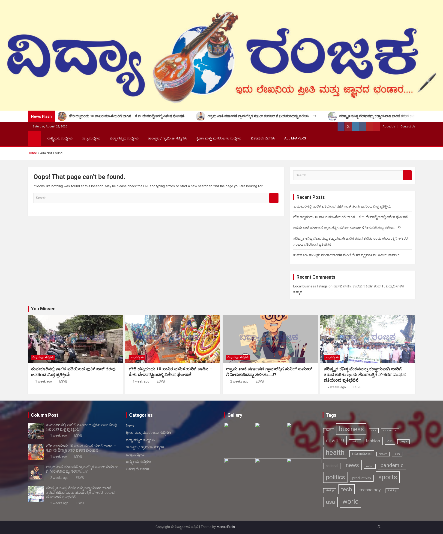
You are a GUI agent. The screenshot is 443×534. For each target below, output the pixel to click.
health (335, 452)
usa (330, 501)
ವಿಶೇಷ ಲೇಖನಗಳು (263, 138)
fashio (354, 441)
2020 (328, 430)
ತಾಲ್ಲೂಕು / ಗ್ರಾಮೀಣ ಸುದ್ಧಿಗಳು (167, 138)
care (373, 430)
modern (383, 454)
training (392, 490)
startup (330, 490)
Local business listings (310, 286)
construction (390, 430)
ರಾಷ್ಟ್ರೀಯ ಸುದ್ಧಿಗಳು (60, 138)
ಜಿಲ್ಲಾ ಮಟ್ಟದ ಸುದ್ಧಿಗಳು (124, 138)
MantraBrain (226, 527)
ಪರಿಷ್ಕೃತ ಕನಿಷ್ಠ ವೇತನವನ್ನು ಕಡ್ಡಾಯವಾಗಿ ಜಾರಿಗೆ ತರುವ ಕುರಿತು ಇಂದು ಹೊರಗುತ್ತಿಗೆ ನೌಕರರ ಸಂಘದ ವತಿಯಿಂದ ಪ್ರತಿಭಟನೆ (365, 374)
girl (389, 441)
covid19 (335, 440)
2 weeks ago (239, 381)
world (350, 501)
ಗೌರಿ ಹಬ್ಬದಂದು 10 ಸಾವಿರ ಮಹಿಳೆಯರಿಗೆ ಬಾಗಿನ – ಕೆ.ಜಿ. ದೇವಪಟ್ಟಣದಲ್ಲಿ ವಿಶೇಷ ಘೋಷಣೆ (350, 217)
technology (370, 489)
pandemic (392, 465)
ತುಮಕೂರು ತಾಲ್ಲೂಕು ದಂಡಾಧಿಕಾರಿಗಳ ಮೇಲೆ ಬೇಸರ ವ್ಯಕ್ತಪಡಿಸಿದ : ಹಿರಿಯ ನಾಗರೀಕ (346, 255)
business (351, 429)
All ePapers (295, 138)
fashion (373, 440)
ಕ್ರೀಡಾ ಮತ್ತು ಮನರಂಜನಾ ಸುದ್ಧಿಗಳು (219, 138)
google (403, 441)
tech (346, 489)
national (332, 466)
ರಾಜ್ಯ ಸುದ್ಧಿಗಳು (91, 138)
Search (273, 198)
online (369, 466)
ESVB (63, 381)
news (352, 465)
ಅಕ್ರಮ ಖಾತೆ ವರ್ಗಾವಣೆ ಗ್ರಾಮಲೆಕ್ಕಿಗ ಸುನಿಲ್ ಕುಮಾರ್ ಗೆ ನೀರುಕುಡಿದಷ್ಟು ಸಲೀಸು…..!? (347, 228)
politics (335, 477)
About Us (389, 126)
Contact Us (408, 126)
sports (387, 477)
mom (397, 454)
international (361, 453)
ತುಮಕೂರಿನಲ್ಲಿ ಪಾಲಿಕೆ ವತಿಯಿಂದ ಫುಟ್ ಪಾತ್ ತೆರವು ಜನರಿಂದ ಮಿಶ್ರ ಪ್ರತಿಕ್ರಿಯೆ (342, 206)
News (130, 425)
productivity (361, 478)
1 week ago (43, 381)
